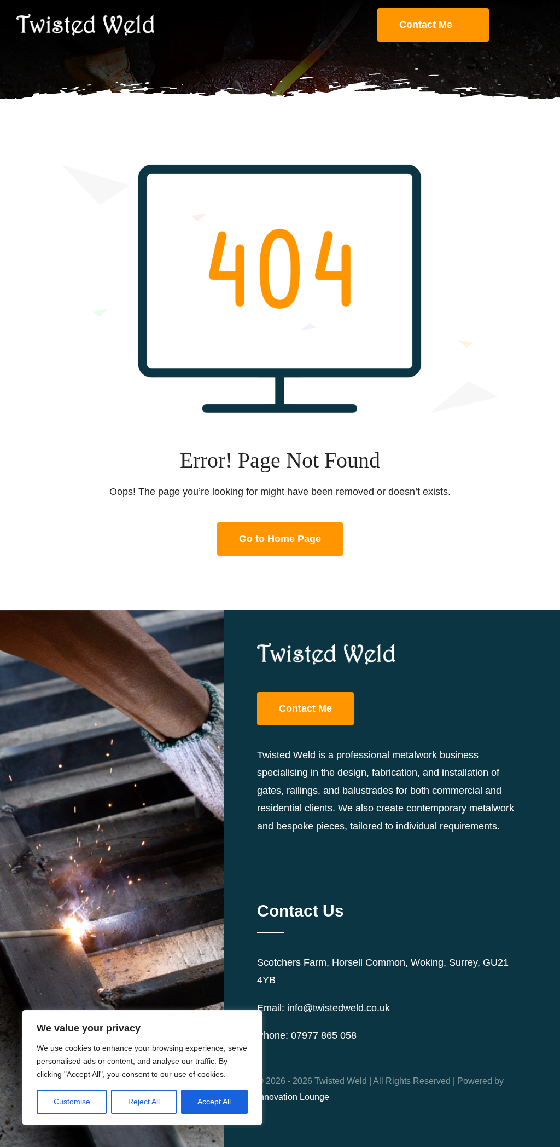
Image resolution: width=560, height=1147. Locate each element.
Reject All (144, 1101)
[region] (142, 1067)
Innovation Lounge (293, 1097)
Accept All (214, 1101)
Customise (72, 1101)
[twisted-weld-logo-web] (85, 19)
